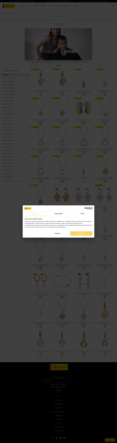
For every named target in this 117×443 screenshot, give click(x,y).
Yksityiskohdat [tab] (58, 213)
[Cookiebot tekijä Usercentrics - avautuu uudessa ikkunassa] (86, 208)
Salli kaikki (81, 233)
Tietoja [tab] (82, 213)
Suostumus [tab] (34, 213)
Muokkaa (57, 233)
